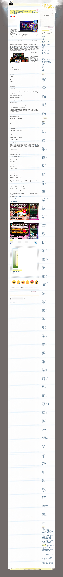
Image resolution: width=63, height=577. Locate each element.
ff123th (43, 189)
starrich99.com (44, 369)
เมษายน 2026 (43, 79)
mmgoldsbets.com (44, 258)
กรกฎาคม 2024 (44, 103)
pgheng (43, 294)
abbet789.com (44, 142)
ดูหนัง (42, 68)
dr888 (42, 182)
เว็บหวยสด (43, 512)
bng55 (42, 167)
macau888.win (44, 251)
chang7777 (43, 176)
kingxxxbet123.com (45, 227)
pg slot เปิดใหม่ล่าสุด (45, 282)
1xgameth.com (44, 132)
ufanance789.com (44, 396)
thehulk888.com (44, 379)
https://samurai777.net (45, 51)
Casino (43, 175)
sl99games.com (44, 354)
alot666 (43, 147)
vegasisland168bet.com (45, 403)
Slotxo (43, 360)
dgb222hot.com (44, 180)
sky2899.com (43, 353)
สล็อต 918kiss (44, 465)
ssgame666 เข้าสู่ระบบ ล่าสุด (46, 367)
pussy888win (43, 319)
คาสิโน (43, 422)
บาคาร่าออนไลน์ (44, 444)
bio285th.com (44, 164)
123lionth (43, 123)
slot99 (43, 38)
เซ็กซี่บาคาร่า (44, 542)
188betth (43, 129)
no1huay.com (43, 269)
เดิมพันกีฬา (43, 503)
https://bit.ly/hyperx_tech (13, 198)
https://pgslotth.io (45, 49)
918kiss (43, 58)
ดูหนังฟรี (43, 69)
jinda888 (43, 218)
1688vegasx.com (44, 125)
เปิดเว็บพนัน (43, 504)
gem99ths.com (44, 201)
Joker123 (44, 530)
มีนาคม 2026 (43, 80)
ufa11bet (43, 385)
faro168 (43, 70)
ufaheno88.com (44, 393)
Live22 (43, 233)
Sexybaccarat (44, 343)
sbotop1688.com (44, 336)
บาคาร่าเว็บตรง (44, 445)
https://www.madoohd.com (46, 59)
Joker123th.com (44, 222)
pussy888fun (43, 318)
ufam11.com (43, 394)
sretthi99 (43, 363)
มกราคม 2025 (44, 96)
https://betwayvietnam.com (46, 52)
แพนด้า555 (43, 521)
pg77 (42, 291)
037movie (43, 122)
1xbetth (43, 47)
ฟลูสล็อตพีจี (43, 454)
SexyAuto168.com (44, 342)
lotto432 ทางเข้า (44, 240)
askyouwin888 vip (44, 149)
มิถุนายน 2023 (44, 113)
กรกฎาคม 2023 (44, 112)
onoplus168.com (44, 275)
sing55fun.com (44, 350)
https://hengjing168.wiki (46, 37)
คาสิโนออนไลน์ (45, 534)
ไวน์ (42, 523)
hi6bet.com (43, 208)
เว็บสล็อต (47, 542)
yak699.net (43, 418)
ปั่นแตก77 (43, 448)
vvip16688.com (44, 411)
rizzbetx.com (44, 326)
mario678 (43, 252)
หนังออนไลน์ (43, 495)
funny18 (43, 48)
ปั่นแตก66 (43, 447)
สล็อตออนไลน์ (43, 486)
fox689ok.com (44, 193)
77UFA (42, 133)
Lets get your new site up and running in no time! (25, 5)
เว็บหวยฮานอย (43, 513)
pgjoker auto (44, 295)
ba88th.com (43, 150)
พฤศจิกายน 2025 (44, 85)
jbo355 (43, 216)
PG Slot (44, 531)
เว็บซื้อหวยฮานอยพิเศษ (45, 505)
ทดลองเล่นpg (43, 435)
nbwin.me (43, 265)
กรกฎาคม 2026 (44, 76)
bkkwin (43, 166)
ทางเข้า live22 (44, 437)
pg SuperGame (44, 285)
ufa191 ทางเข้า (44, 387)
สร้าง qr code (44, 463)
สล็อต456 (43, 470)
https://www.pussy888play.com (46, 62)
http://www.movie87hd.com (46, 61)
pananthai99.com (44, 277)
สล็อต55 (46, 538)
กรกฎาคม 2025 (44, 89)
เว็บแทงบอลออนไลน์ (44, 515)
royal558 (43, 327)
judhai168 (43, 223)
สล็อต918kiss (44, 478)
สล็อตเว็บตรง (43, 40)
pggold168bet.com (44, 293)
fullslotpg (43, 197)
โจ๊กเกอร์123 (43, 36)
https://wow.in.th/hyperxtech (14, 220)
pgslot (43, 54)
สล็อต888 (43, 42)
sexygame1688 (44, 346)
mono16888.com (44, 261)
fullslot (43, 66)
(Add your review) (12, 302)
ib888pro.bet (44, 214)
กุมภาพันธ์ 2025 (44, 95)
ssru (42, 368)
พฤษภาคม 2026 (44, 78)
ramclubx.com (44, 320)
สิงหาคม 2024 (44, 102)
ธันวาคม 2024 (44, 97)
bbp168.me (43, 156)
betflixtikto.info (45, 159)
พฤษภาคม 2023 (44, 114)
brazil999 (43, 172)
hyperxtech (36, 145)
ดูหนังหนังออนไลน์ (44, 429)
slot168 (43, 359)
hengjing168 (43, 207)
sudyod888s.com (44, 370)
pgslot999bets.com (45, 303)
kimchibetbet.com (44, 225)
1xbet (42, 130)
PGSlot (50, 530)
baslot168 (43, 155)
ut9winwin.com (44, 402)
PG (47, 530)
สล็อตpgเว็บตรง (44, 481)
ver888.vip (43, 405)
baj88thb (43, 154)
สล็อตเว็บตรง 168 (44, 489)
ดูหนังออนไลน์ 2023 (44, 431)
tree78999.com (44, 384)
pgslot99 (43, 301)
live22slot (43, 234)
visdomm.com (43, 410)
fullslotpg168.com (45, 198)
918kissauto (43, 138)
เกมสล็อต (43, 499)
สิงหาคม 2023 (44, 111)
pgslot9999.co (44, 302)
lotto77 (43, 242)
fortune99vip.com (44, 192)
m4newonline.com (44, 248)
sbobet (43, 335)
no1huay (43, 268)
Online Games (44, 274)
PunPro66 (43, 312)
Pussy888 (43, 317)
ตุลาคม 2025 (43, 86)
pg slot (43, 64)
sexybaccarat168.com (45, 344)
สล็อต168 (43, 469)
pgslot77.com (44, 300)
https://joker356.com (45, 50)
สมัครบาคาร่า (43, 462)
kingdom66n (43, 226)
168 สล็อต (43, 124)
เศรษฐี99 (43, 516)
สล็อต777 (43, 473)
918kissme (43, 139)
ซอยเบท (43, 427)
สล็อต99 (43, 479)
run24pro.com (44, 329)
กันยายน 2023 (44, 110)
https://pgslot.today (45, 43)
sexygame (43, 345)
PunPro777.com (44, 316)
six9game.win (44, 352)
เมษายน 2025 (43, 93)
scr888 (43, 337)
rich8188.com (44, 325)
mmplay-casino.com (45, 259)
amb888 (43, 148)
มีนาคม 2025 (43, 94)
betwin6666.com (44, 163)
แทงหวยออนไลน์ (44, 520)
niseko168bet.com (44, 266)
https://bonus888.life (45, 41)
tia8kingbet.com (44, 380)
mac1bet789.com (44, 249)
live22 (43, 67)
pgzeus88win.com (44, 308)
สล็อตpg (43, 480)
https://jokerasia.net (45, 53)
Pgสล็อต (43, 310)
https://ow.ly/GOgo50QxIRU (14, 201)
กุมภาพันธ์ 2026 (44, 81)
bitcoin (43, 165)
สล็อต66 (43, 471)
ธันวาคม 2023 (44, 106)
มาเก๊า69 (43, 456)
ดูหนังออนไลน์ (43, 430)
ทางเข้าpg (43, 439)
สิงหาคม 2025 (44, 88)
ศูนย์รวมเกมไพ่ (44, 461)
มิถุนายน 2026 (44, 77)
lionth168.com (44, 232)
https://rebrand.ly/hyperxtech (14, 199)
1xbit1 (43, 131)
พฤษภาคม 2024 (44, 104)
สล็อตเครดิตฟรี (44, 487)
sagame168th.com (44, 333)
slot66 (43, 39)
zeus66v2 (43, 420)
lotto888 (43, 243)
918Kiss (43, 137)
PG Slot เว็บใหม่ (44, 284)
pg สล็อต (43, 286)
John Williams (17, 271)
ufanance (43, 395)
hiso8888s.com (44, 209)
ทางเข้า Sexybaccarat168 (45, 438)
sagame (43, 60)
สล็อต (42, 464)
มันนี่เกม (43, 455)
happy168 (43, 206)
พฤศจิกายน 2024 (44, 98)
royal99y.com (44, 328)
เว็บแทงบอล (43, 514)
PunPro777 (44, 532)
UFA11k (43, 386)
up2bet (43, 401)
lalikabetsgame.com (45, 231)
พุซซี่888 (43, 453)
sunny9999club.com (45, 371)
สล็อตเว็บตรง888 (44, 490)
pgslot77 (43, 299)
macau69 (43, 250)
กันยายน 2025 (44, 87)
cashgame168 (43, 174)
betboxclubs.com (44, 157)
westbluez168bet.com (45, 412)
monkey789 (43, 260)
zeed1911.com (44, 419)
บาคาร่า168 (45, 536)
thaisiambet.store (45, 377)
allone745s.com (44, 146)
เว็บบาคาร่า (43, 506)
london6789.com (44, 239)
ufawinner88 (43, 397)
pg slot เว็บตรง (44, 283)
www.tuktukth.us (44, 414)
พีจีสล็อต (43, 452)
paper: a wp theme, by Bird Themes (31, 569)
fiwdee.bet (43, 190)
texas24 (43, 376)
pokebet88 (43, 311)
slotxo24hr (43, 45)
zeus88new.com (44, 421)
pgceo (42, 292)
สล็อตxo (43, 482)
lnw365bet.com (44, 235)
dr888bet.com (44, 183)
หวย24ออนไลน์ (44, 496)
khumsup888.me (44, 224)
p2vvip (43, 276)
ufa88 (42, 388)
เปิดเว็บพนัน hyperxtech (18, 196)
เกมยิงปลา (43, 498)
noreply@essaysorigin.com (18, 273)
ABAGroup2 (43, 141)
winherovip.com (44, 413)
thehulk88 (43, 378)
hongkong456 (43, 210)
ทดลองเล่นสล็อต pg (44, 436)
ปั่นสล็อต (43, 446)
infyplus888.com (44, 215)
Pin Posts (39, 5)
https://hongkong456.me (45, 71)
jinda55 (43, 217)
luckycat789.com (44, 244)
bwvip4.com (43, 173)
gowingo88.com (44, 205)
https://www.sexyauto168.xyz (46, 44)
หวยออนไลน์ (43, 497)
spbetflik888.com (44, 362)
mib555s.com (43, 257)
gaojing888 (43, 200)
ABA (42, 140)
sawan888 (43, 334)
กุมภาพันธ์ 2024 (44, 105)
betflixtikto (44, 158)
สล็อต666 (43, 472)
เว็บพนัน (43, 507)
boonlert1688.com (44, 171)
